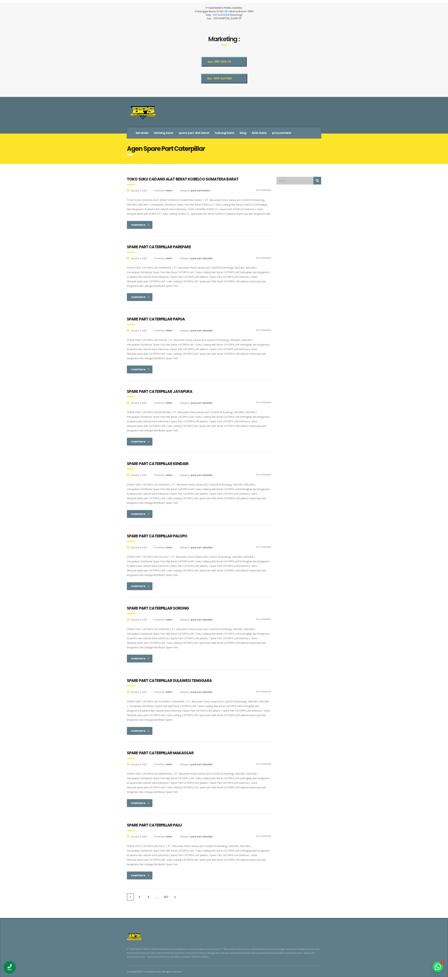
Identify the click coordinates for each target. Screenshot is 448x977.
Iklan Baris (259, 133)
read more (138, 225)
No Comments (263, 190)
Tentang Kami (163, 133)
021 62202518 (221, 15)
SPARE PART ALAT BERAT (194, 133)
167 (166, 897)
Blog (243, 133)
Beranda (142, 133)
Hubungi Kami (224, 133)
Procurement (281, 133)
